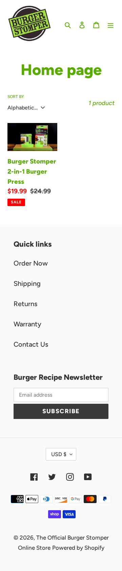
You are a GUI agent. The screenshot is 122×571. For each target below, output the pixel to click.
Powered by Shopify (78, 547)
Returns (25, 304)
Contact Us (31, 344)
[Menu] (110, 24)
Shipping (27, 283)
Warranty (27, 324)
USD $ (58, 454)
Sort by (15, 96)
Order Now (31, 263)
